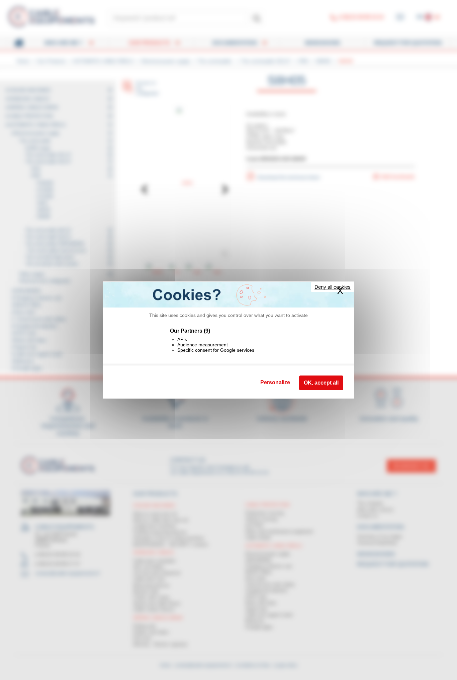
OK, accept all (321, 383)
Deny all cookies (332, 287)
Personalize (275, 382)
